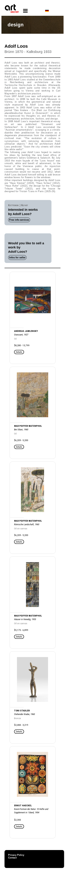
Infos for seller (17, 257)
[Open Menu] (25, 11)
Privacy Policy (16, 855)
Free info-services (19, 219)
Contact (12, 857)
